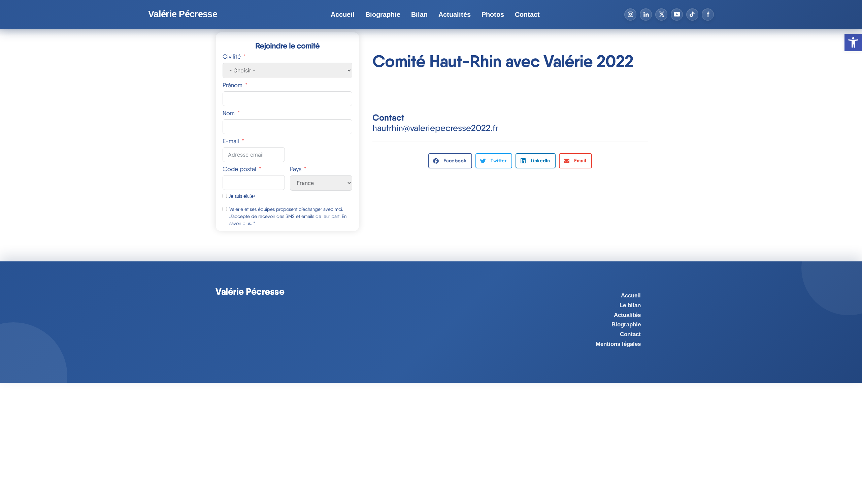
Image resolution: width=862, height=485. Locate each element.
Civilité (232, 56)
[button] (450, 160)
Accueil (343, 14)
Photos (493, 14)
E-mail (231, 140)
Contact (527, 14)
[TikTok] (692, 14)
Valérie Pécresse (182, 14)
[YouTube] (677, 14)
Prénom (232, 85)
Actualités (454, 14)
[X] (661, 14)
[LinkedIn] (646, 14)
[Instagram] (630, 14)
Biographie (382, 14)
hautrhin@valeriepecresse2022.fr (435, 128)
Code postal (239, 168)
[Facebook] (708, 14)
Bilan (419, 14)
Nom (229, 113)
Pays (295, 168)
